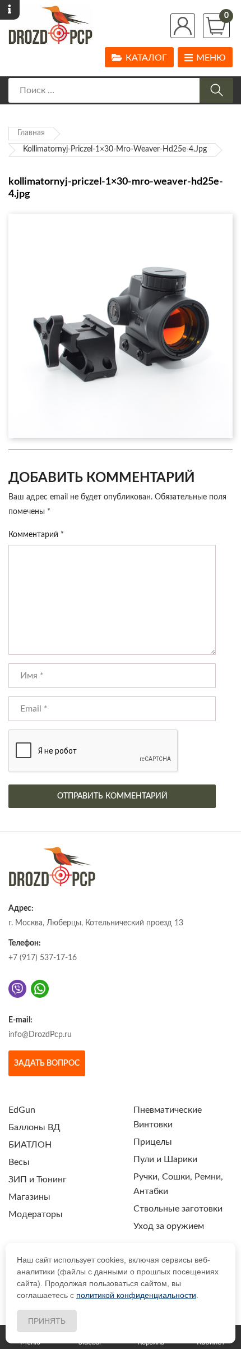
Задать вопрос (47, 1063)
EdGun (21, 1109)
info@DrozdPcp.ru (40, 1035)
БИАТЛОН (30, 1144)
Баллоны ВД (34, 1127)
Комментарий (36, 535)
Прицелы (152, 1141)
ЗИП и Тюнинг (37, 1179)
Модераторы (35, 1214)
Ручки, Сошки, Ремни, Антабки (178, 1184)
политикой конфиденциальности (136, 1295)
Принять (47, 1320)
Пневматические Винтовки (167, 1117)
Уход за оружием (168, 1226)
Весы (19, 1162)
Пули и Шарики (165, 1159)
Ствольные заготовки (178, 1208)
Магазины (29, 1196)
